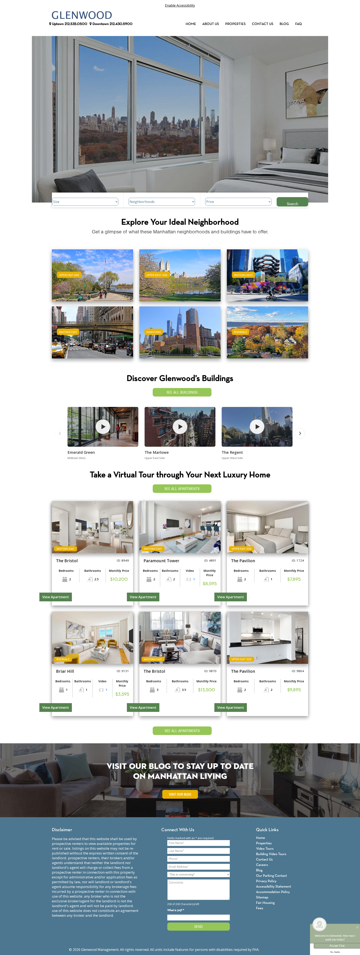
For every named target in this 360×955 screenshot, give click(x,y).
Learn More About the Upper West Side (180, 273)
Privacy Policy (266, 881)
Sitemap (262, 897)
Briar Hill (65, 671)
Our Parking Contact (271, 875)
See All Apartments (182, 488)
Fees (259, 908)
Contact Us (262, 24)
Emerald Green (81, 452)
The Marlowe (157, 452)
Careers (262, 865)
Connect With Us (177, 830)
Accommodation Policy (273, 892)
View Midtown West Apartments (267, 278)
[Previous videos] (60, 433)
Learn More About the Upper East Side (92, 273)
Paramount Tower (161, 560)
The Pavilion (243, 560)
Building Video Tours (271, 854)
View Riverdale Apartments (267, 335)
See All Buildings (182, 392)
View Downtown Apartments (180, 335)
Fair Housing (265, 902)
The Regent (232, 452)
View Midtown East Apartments (92, 335)
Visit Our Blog (180, 794)
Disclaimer (62, 830)
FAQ (298, 24)
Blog (284, 24)
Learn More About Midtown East (92, 330)
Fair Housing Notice (275, 949)
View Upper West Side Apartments (180, 278)
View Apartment (55, 597)
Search (292, 203)
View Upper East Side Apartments (92, 278)
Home (191, 24)
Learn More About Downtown (180, 330)
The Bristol (67, 560)
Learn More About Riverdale (267, 330)
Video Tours (265, 848)
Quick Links (267, 830)
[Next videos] (300, 433)
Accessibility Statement (273, 886)
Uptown (69, 24)
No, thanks (335, 952)
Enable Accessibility (180, 5)
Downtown (112, 24)
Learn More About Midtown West (268, 273)
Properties (235, 24)
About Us (210, 24)
